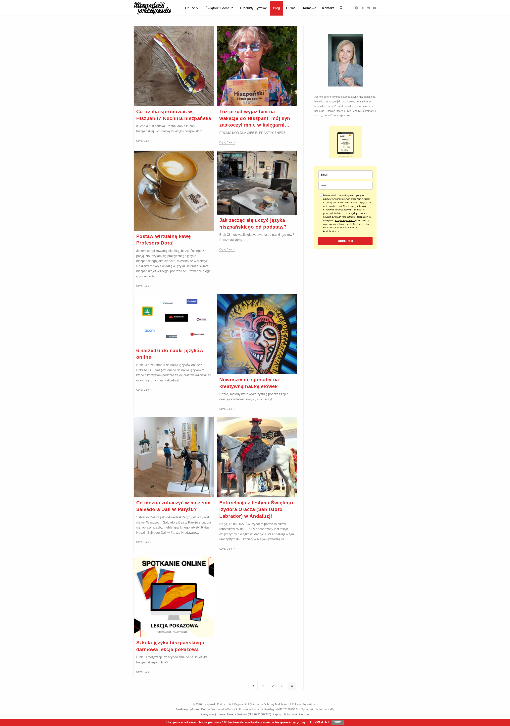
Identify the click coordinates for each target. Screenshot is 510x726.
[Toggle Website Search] (341, 8)
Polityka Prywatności (305, 704)
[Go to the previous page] (254, 686)
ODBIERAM (345, 241)
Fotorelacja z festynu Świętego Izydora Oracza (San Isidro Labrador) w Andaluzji (256, 509)
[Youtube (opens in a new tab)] (374, 8)
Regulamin (240, 704)
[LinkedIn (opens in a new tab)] (368, 8)
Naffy (331, 709)
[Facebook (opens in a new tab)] (356, 8)
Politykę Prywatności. (345, 220)
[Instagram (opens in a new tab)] (362, 8)
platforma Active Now (296, 714)
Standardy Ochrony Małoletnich (269, 704)
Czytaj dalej (144, 141)
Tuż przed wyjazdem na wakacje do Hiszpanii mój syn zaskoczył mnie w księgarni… (254, 118)
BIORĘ (337, 722)
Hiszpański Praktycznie (217, 704)
